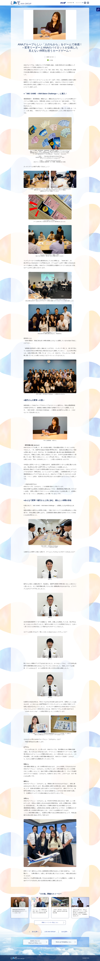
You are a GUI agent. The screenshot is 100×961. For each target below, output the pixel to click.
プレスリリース (79, 2)
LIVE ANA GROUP (50, 931)
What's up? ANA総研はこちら (63, 942)
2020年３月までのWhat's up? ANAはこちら (35, 942)
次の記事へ (64, 931)
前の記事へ (35, 931)
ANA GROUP (69, 2)
